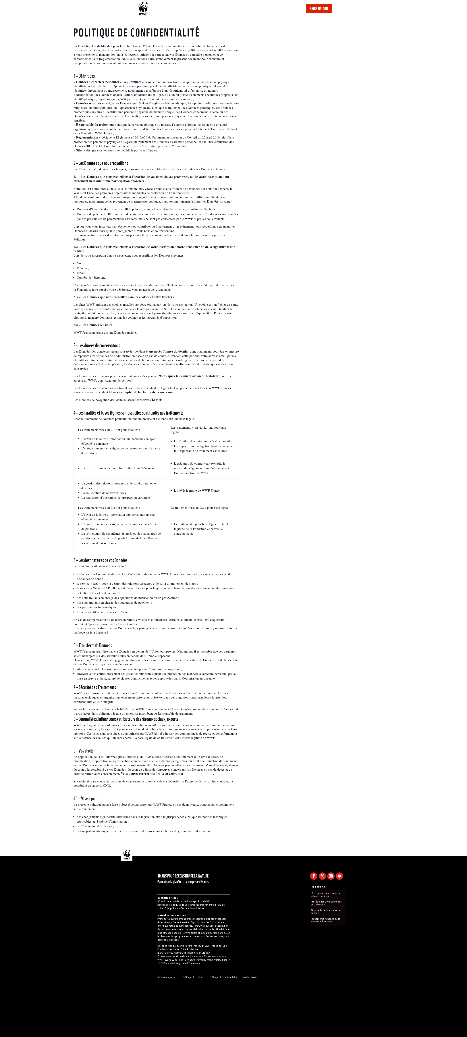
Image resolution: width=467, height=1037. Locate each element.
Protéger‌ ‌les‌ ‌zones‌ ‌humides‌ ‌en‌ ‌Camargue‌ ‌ (326, 903)
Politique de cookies (194, 977)
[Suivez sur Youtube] (339, 876)
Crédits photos (249, 977)
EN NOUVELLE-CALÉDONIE (279, 9)
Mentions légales (166, 977)
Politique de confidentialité (223, 977)
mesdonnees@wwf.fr (198, 773)
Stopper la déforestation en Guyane (326, 912)
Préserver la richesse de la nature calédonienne (325, 920)
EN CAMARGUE (219, 9)
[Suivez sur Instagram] (331, 876)
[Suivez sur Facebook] (313, 876)
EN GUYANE (246, 9)
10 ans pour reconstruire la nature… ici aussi (325, 894)
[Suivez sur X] (322, 876)
